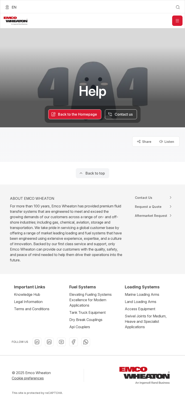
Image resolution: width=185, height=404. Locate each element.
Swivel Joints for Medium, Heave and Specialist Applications (145, 321)
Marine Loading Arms (142, 294)
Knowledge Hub (27, 294)
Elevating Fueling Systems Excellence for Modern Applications (90, 299)
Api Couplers (79, 327)
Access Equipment (140, 309)
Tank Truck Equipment (87, 312)
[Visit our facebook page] (73, 342)
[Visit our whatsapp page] (85, 342)
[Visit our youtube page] (61, 342)
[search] (178, 7)
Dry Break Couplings (85, 319)
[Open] (177, 21)
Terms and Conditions (31, 309)
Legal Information (28, 301)
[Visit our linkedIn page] (37, 342)
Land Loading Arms (140, 301)
